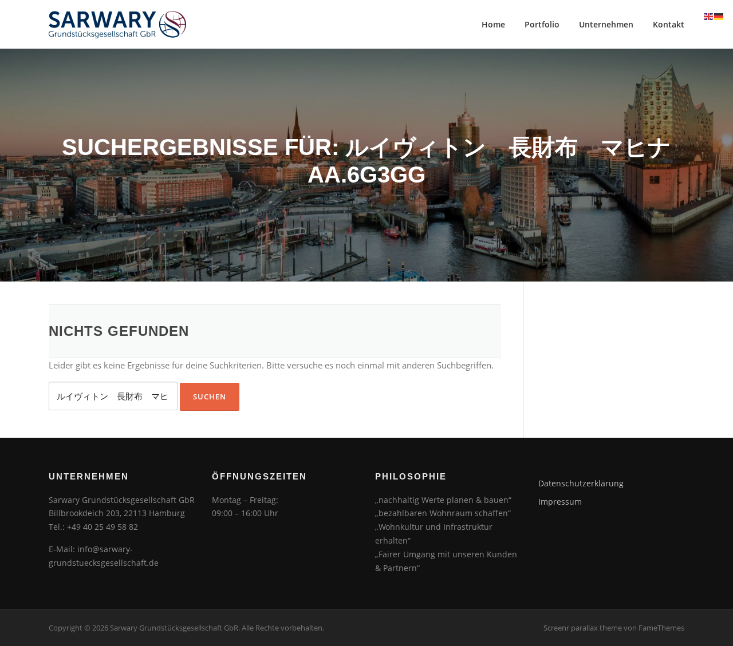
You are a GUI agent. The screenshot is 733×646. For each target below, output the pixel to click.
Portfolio (542, 24)
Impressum (560, 501)
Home (493, 24)
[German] (719, 15)
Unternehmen (606, 24)
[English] (709, 15)
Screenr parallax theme (582, 628)
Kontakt (668, 24)
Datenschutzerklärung (581, 483)
